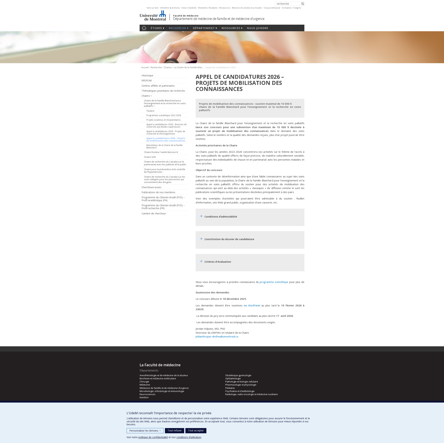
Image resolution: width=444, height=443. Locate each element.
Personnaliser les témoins (145, 430)
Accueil (144, 28)
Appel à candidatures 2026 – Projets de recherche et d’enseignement (165, 132)
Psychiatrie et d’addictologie (240, 391)
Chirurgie (144, 381)
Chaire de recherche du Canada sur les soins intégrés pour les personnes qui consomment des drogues (164, 179)
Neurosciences (147, 394)
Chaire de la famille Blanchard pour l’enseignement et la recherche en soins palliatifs (165, 103)
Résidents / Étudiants (207, 7)
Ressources (230, 28)
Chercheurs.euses (151, 187)
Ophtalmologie (233, 378)
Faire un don (153, 7)
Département (204, 28)
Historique (147, 75)
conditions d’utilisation (188, 437)
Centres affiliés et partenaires (158, 85)
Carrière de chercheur (154, 213)
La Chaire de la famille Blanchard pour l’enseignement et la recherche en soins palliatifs (189, 67)
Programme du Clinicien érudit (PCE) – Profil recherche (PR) (163, 207)
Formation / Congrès (291, 7)
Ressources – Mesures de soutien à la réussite (240, 7)
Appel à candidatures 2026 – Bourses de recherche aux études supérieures (166, 125)
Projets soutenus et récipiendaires (163, 119)
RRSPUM (147, 80)
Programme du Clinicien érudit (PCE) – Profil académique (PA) (163, 199)
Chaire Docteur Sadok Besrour (160, 152)
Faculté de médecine (185, 15)
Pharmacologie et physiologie (240, 384)
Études (156, 28)
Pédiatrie (230, 388)
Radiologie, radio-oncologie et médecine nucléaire (251, 394)
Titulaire (150, 110)
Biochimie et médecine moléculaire (158, 378)
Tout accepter (196, 430)
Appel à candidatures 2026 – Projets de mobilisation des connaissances (165, 139)
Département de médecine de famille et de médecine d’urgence (218, 18)
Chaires (168, 67)
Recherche (177, 28)
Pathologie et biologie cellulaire (241, 381)
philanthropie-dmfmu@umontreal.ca (217, 336)
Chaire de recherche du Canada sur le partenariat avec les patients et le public (165, 163)
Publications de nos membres (158, 192)
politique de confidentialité (153, 437)
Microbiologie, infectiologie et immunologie (162, 391)
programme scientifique (274, 282)
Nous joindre (257, 28)
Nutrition (144, 397)
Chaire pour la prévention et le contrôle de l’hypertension (164, 171)
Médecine (145, 384)
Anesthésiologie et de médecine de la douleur (164, 375)
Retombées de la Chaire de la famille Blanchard (164, 146)
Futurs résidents (189, 7)
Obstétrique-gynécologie (238, 375)
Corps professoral (272, 7)
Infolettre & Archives (170, 7)
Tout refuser (175, 430)
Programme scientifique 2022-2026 (163, 115)
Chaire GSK (150, 156)
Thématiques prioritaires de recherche (163, 90)
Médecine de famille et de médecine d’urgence (164, 388)
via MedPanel (252, 305)
